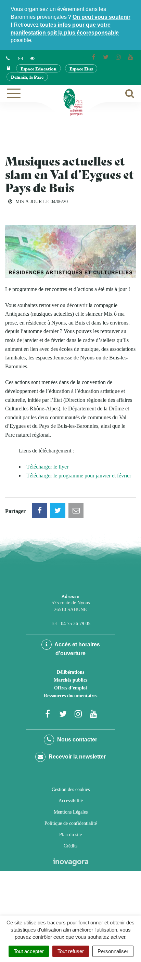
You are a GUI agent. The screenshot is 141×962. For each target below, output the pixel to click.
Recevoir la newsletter (76, 757)
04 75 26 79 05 (75, 623)
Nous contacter (76, 739)
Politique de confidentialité (70, 823)
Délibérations (70, 672)
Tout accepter (29, 951)
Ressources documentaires (70, 695)
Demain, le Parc (27, 77)
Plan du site (70, 834)
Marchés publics (70, 680)
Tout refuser (70, 951)
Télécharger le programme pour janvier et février (78, 475)
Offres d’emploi (70, 687)
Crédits (70, 845)
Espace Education (38, 68)
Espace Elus (81, 68)
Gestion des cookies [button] (71, 789)
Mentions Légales (71, 812)
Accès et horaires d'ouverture (76, 649)
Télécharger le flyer (47, 467)
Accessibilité (71, 800)
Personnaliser (113, 951)
